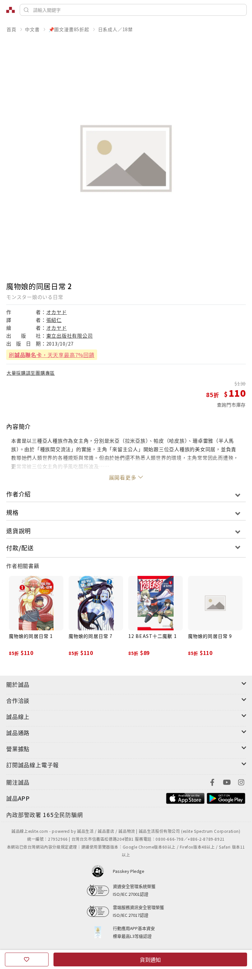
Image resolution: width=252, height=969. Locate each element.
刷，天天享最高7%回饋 (51, 355)
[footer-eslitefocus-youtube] (226, 781)
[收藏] (27, 959)
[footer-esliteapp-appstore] (185, 797)
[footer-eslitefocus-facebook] (212, 781)
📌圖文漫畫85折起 (69, 29)
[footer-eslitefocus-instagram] (241, 781)
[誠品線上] (10, 10)
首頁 (11, 29)
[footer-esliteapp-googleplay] (226, 797)
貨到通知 (150, 959)
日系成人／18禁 (115, 29)
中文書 (32, 29)
